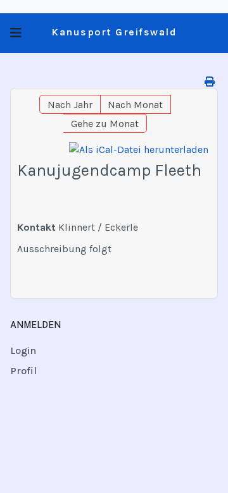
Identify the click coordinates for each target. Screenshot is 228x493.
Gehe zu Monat (105, 124)
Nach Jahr (70, 105)
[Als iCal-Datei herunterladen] (138, 149)
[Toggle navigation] (16, 33)
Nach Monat (135, 105)
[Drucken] (210, 82)
